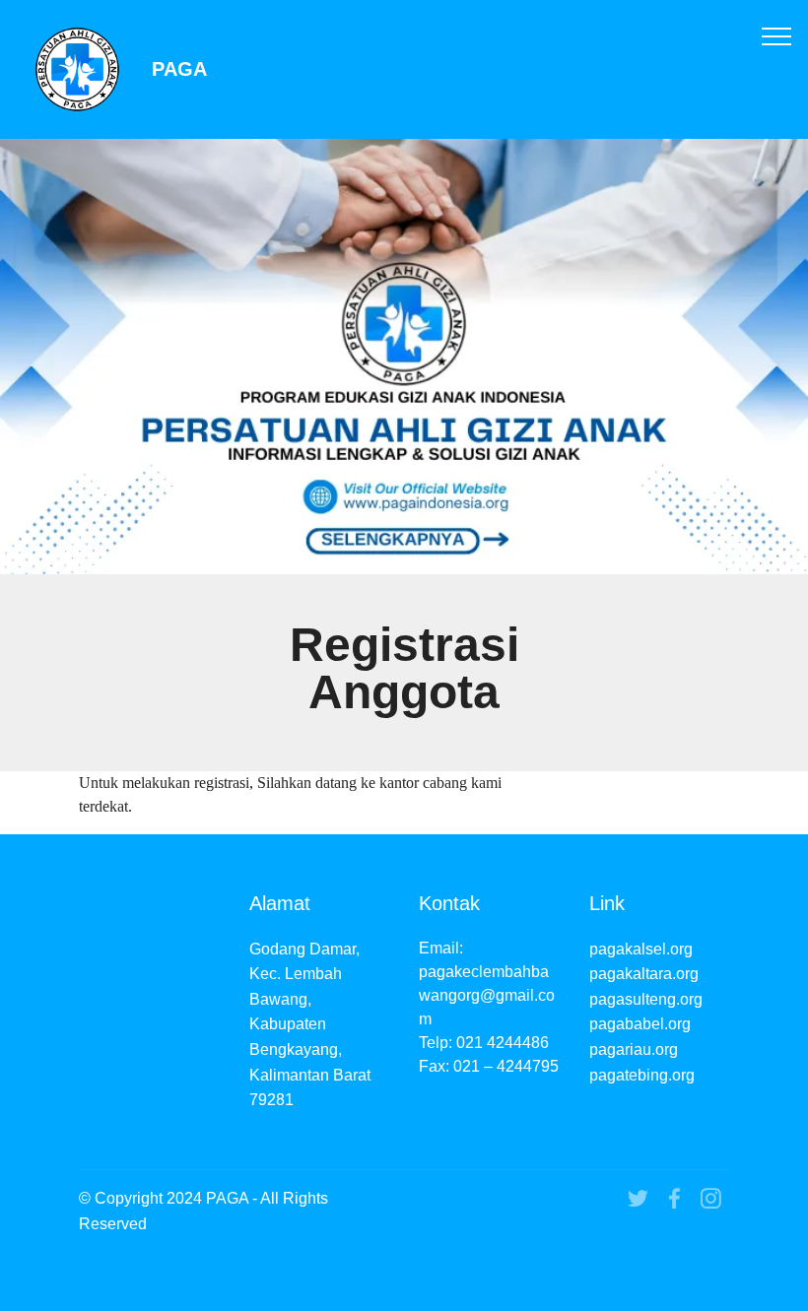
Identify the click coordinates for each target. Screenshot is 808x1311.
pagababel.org (640, 1024)
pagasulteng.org (646, 999)
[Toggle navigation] (777, 35)
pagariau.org (633, 1049)
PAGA (179, 69)
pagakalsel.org (641, 949)
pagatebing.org (642, 1075)
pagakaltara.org (644, 973)
